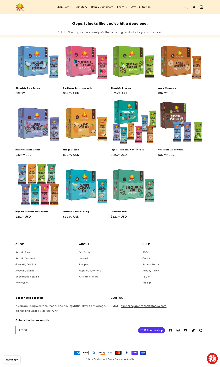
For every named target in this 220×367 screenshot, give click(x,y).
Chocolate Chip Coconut (28, 88)
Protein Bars (22, 252)
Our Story (84, 252)
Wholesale (21, 282)
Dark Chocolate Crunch (28, 150)
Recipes (84, 264)
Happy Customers (90, 270)
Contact (147, 258)
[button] (122, 7)
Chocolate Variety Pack (171, 150)
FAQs (145, 252)
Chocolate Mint (119, 212)
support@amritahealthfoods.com (143, 306)
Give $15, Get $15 (25, 264)
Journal (83, 258)
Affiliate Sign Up (88, 276)
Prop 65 (147, 282)
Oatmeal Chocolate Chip (76, 212)
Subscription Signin (27, 276)
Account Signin (24, 270)
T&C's (146, 276)
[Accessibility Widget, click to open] (212, 358)
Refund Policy (150, 264)
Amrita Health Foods (104, 359)
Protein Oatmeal (25, 258)
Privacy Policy (150, 270)
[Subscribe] (73, 330)
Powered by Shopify (124, 359)
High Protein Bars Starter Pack (32, 212)
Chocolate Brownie (121, 88)
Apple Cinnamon (167, 88)
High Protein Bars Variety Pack (127, 150)
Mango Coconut (71, 150)
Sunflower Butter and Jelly (77, 88)
